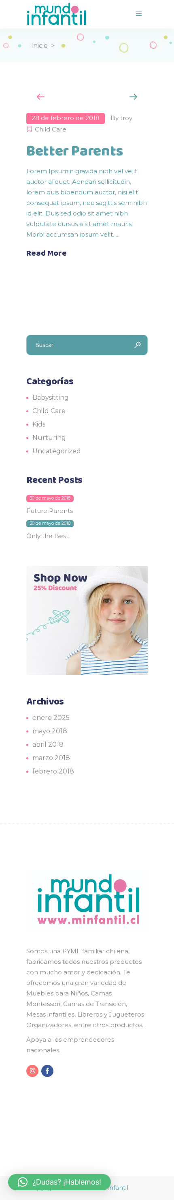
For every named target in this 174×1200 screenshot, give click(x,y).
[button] (59, 1182)
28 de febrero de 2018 (66, 118)
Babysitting (50, 397)
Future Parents (49, 511)
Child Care (50, 129)
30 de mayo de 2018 (50, 498)
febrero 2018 (53, 771)
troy (126, 118)
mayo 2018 (49, 731)
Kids (38, 424)
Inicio (39, 46)
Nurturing (49, 438)
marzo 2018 (51, 758)
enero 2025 (51, 718)
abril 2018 (48, 744)
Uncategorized (56, 451)
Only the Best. (48, 536)
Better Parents (74, 151)
